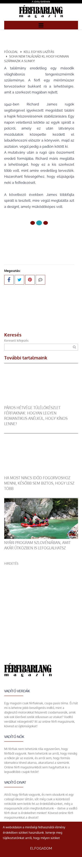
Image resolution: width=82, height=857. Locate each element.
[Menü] (41, 25)
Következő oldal (37, 245)
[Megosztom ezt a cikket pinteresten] (30, 280)
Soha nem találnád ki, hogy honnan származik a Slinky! (36, 58)
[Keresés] (74, 347)
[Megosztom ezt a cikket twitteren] (19, 280)
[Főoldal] (32, 223)
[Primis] (41, 18)
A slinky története (41, 1)
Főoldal (11, 52)
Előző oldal (41, 236)
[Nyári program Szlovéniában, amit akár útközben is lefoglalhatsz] (41, 538)
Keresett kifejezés (16, 340)
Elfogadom (41, 848)
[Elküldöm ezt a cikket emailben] (40, 280)
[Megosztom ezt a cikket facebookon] (9, 280)
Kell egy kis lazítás (39, 52)
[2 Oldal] (45, 223)
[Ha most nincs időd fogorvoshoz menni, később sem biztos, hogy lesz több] (41, 473)
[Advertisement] (41, 607)
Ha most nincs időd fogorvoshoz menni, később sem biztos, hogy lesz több (39, 483)
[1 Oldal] (39, 223)
